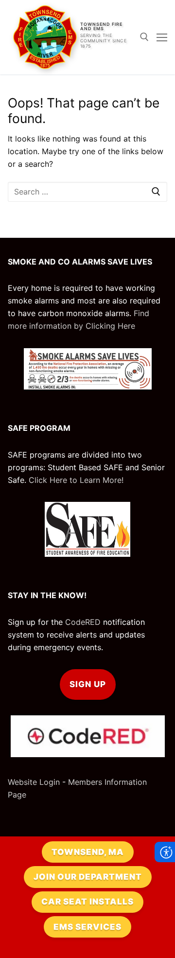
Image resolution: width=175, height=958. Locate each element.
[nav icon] (162, 37)
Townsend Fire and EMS (101, 26)
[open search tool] (144, 37)
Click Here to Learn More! (76, 480)
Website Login (34, 782)
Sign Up (88, 684)
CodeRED (83, 622)
